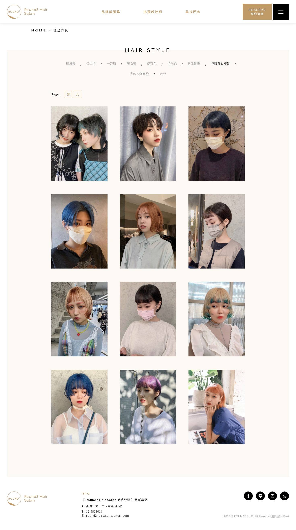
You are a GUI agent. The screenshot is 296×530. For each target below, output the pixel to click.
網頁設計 (276, 516)
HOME (41, 30)
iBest (286, 516)
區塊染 (71, 63)
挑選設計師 (153, 11)
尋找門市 (193, 11)
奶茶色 (152, 63)
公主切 (91, 63)
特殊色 (172, 63)
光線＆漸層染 (139, 74)
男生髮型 (194, 63)
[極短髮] (79, 143)
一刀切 (111, 63)
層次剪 (131, 63)
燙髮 (163, 74)
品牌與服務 (110, 11)
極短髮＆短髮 (220, 63)
